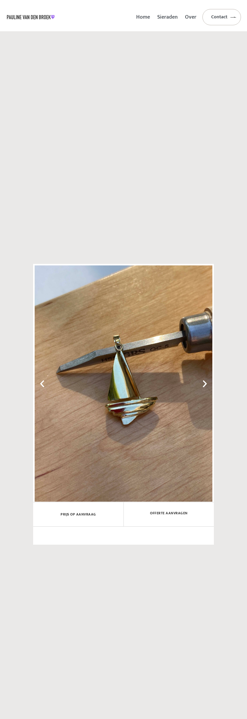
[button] (42, 383)
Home (143, 17)
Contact (219, 17)
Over (190, 17)
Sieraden (167, 17)
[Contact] (233, 17)
